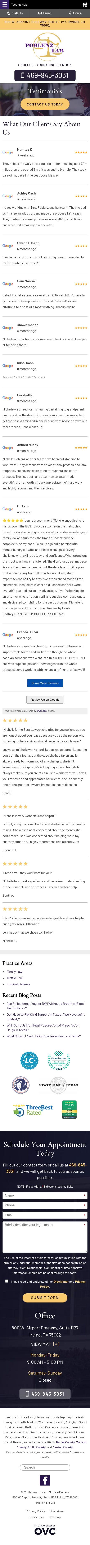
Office (77, 13)
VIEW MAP (45, 1344)
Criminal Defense (18, 984)
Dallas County (65, 1442)
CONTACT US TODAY (45, 104)
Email (47, 13)
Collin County (37, 1447)
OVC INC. (42, 711)
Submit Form (45, 1298)
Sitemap (55, 1517)
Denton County (63, 1447)
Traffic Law (15, 978)
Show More (45, 683)
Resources (37, 1517)
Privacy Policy (35, 1511)
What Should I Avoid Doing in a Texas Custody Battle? (44, 1036)
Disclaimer (61, 1281)
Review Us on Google (45, 699)
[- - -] (4, 4)
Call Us (17, 13)
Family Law (14, 971)
